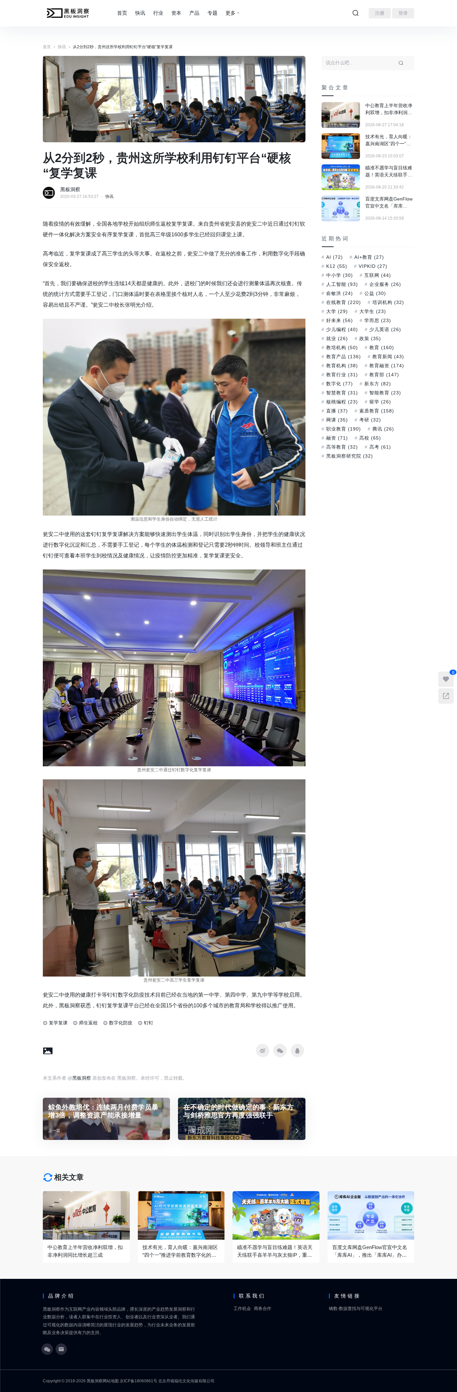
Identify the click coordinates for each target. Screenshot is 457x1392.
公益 (375, 293)
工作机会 (242, 1308)
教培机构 (342, 347)
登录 (403, 13)
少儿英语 (385, 329)
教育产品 (343, 356)
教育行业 (342, 374)
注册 (379, 13)
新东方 (377, 383)
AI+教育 (369, 257)
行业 (158, 13)
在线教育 (343, 302)
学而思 (377, 320)
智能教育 (385, 392)
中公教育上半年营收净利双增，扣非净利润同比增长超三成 (388, 109)
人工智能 (342, 284)
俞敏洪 (339, 293)
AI (334, 257)
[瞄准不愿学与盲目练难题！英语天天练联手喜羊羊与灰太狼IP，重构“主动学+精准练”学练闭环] (341, 177)
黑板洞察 (70, 189)
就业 (337, 338)
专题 (212, 13)
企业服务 (385, 284)
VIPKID (373, 266)
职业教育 (343, 429)
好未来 (339, 320)
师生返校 (88, 1022)
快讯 (140, 13)
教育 (381, 347)
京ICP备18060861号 (138, 1381)
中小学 (339, 275)
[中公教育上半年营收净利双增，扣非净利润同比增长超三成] (341, 115)
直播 (337, 410)
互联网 (377, 275)
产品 (194, 13)
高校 (370, 438)
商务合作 (262, 1308)
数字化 (339, 383)
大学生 (372, 311)
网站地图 (111, 1381)
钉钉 (148, 1022)
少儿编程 (342, 329)
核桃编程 (342, 401)
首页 (122, 13)
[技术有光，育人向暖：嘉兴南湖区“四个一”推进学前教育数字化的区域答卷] (341, 146)
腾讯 (383, 429)
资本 (176, 13)
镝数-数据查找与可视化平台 (355, 1308)
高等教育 (342, 447)
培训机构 (388, 302)
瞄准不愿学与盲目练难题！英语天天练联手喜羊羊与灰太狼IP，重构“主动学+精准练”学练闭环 (389, 171)
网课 (337, 419)
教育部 (384, 374)
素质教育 (376, 410)
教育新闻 (388, 356)
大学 (337, 311)
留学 (380, 401)
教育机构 (342, 365)
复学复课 (58, 1022)
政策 (370, 338)
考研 (370, 419)
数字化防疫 (120, 1022)
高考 (380, 447)
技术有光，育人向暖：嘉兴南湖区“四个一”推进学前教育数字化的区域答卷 (388, 140)
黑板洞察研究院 (349, 456)
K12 (336, 266)
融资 (337, 438)
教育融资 (386, 365)
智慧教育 (342, 392)
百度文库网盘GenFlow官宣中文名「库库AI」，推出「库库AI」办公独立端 (389, 203)
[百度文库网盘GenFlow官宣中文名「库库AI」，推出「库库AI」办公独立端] (341, 208)
